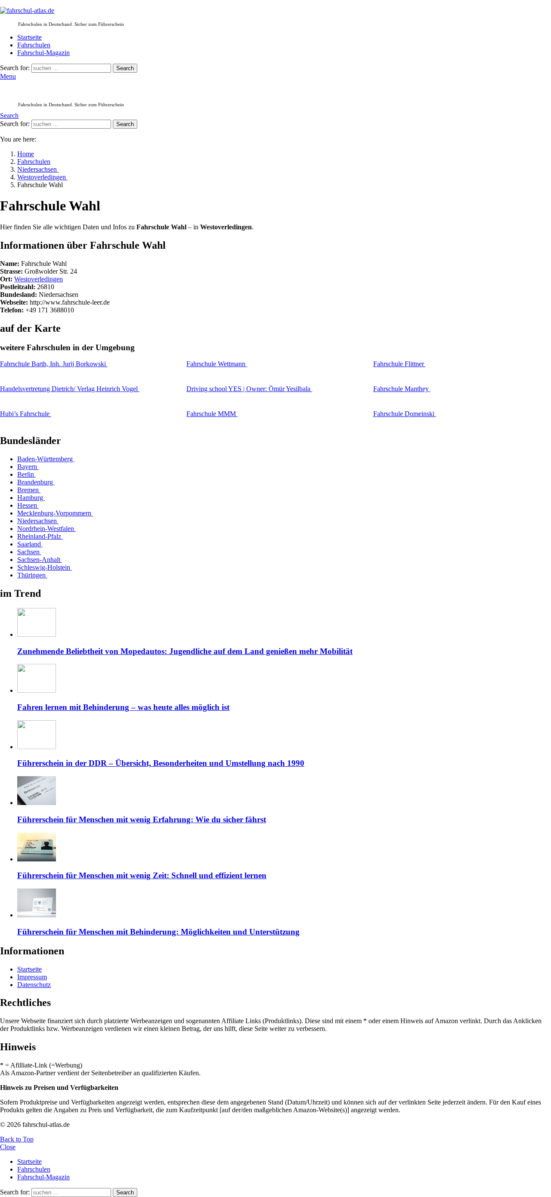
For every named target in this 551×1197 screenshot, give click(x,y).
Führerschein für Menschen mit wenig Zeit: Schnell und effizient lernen (141, 875)
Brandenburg (36, 482)
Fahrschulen (33, 45)
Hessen (28, 505)
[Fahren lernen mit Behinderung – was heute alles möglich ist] (284, 679)
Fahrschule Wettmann (216, 363)
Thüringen (32, 575)
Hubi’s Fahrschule (25, 413)
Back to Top (17, 1139)
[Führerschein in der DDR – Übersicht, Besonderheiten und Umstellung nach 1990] (284, 735)
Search (125, 68)
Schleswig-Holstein (44, 567)
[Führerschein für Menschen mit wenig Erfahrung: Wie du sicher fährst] (284, 791)
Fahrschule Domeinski (404, 413)
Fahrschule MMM (212, 413)
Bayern (28, 466)
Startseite (29, 37)
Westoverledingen (38, 279)
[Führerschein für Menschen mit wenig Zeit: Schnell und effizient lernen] (284, 848)
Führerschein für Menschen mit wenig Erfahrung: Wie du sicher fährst (141, 819)
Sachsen (29, 551)
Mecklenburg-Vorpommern (55, 513)
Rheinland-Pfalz (40, 536)
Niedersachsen (38, 520)
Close (7, 1147)
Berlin (26, 474)
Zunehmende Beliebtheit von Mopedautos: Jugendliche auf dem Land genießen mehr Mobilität (185, 651)
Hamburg (31, 497)
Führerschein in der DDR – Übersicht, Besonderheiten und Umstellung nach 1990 (160, 763)
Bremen (28, 490)
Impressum (32, 977)
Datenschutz (34, 984)
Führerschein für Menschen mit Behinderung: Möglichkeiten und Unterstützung (158, 931)
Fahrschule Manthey (401, 388)
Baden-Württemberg (45, 459)
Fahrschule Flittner (399, 363)
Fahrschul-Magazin (43, 52)
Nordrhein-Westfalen (46, 528)
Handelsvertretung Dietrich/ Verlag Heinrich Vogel (69, 388)
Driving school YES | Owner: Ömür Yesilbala (249, 388)
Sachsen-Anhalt (39, 559)
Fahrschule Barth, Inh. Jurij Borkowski (54, 363)
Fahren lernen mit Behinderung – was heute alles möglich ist (123, 707)
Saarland (30, 544)
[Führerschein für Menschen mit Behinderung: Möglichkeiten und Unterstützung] (284, 903)
